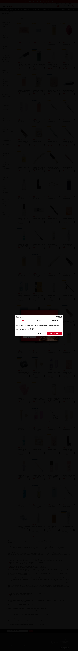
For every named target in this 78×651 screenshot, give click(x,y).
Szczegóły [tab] (39, 320)
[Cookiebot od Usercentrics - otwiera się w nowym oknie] (57, 317)
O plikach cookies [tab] (55, 320)
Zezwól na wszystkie (54, 333)
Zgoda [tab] (23, 320)
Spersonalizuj (38, 333)
